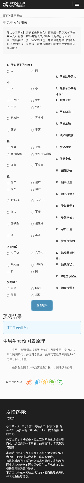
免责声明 (21, 430)
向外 (13, 288)
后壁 (38, 294)
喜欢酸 (15, 117)
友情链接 (53, 430)
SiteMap (34, 430)
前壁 (13, 294)
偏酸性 (39, 223)
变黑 (13, 129)
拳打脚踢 (16, 153)
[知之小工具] (14, 4)
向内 (38, 288)
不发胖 (15, 100)
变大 (13, 211)
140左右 (15, 199)
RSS (43, 430)
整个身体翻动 (43, 153)
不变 (38, 129)
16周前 (15, 264)
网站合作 (39, 426)
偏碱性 (15, 223)
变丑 (13, 147)
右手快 (39, 252)
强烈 (38, 106)
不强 (13, 106)
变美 (38, 147)
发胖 (38, 100)
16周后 (39, 264)
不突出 (39, 164)
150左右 (40, 199)
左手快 (15, 252)
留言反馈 (52, 426)
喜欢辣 (39, 117)
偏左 (13, 182)
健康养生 (16, 15)
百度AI (11, 418)
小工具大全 (13, 426)
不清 (38, 235)
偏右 (38, 182)
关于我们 (27, 426)
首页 (6, 15)
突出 (13, 164)
